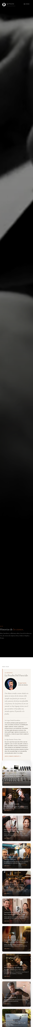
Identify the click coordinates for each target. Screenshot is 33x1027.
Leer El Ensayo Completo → (13, 756)
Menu (28, 4)
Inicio (3, 666)
